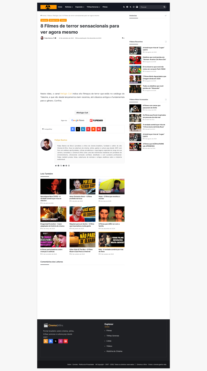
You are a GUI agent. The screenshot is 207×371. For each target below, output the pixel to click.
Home (44, 15)
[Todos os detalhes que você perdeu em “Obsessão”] (135, 89)
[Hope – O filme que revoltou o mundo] (112, 186)
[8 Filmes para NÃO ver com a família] (112, 214)
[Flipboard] (96, 120)
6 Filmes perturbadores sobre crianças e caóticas (51, 250)
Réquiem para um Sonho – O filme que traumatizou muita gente (82, 225)
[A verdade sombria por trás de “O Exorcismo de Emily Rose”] (135, 128)
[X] (61, 165)
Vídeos (49, 15)
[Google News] (78, 120)
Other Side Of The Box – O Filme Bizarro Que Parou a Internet (81, 250)
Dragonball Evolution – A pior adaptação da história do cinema (52, 225)
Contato (75, 364)
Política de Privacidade (86, 364)
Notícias (68, 7)
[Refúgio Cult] (48, 7)
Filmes (105, 7)
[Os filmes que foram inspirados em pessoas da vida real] (135, 118)
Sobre (69, 364)
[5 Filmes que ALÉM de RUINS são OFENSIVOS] (135, 147)
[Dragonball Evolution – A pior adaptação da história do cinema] (53, 214)
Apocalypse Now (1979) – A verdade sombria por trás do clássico (50, 198)
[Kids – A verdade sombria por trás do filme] (112, 239)
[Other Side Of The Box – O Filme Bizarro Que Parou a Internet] (82, 239)
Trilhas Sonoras (92, 7)
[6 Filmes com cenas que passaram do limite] (135, 108)
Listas (109, 341)
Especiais (79, 7)
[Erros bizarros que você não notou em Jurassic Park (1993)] (135, 70)
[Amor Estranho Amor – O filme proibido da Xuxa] (82, 186)
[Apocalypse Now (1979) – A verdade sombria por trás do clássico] (53, 186)
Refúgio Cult (57, 15)
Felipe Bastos (48, 38)
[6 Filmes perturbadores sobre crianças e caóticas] (53, 239)
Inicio (60, 7)
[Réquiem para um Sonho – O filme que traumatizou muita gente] (82, 214)
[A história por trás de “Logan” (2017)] (135, 51)
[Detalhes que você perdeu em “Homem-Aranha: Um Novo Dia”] (135, 60)
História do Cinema (114, 351)
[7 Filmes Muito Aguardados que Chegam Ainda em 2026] (135, 79)
